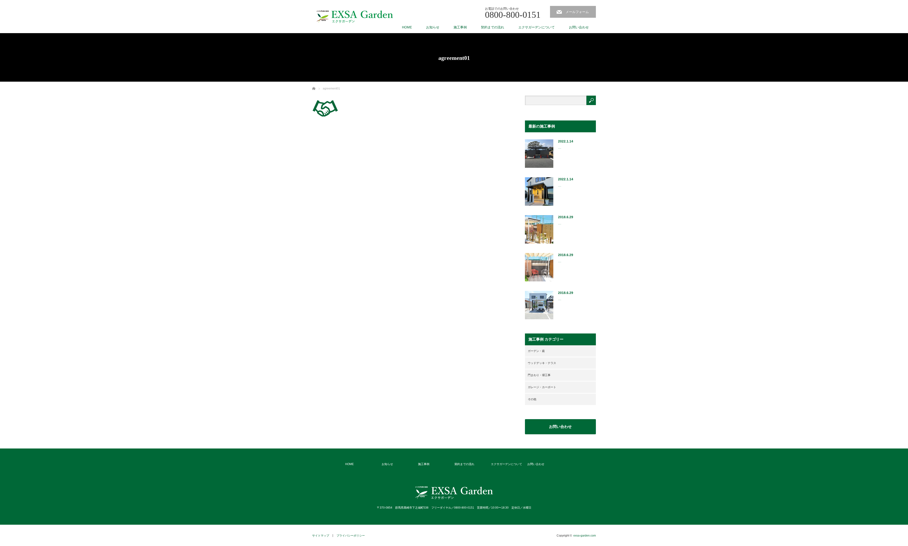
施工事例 (460, 27)
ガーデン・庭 (536, 351)
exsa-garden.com (584, 535)
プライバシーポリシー (350, 535)
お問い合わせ (579, 27)
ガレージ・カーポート (542, 387)
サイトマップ (320, 535)
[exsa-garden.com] (355, 16)
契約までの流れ (492, 27)
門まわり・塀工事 (539, 375)
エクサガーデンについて (536, 27)
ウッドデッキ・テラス (542, 363)
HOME (407, 27)
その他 (532, 399)
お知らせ (432, 27)
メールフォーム (577, 12)
